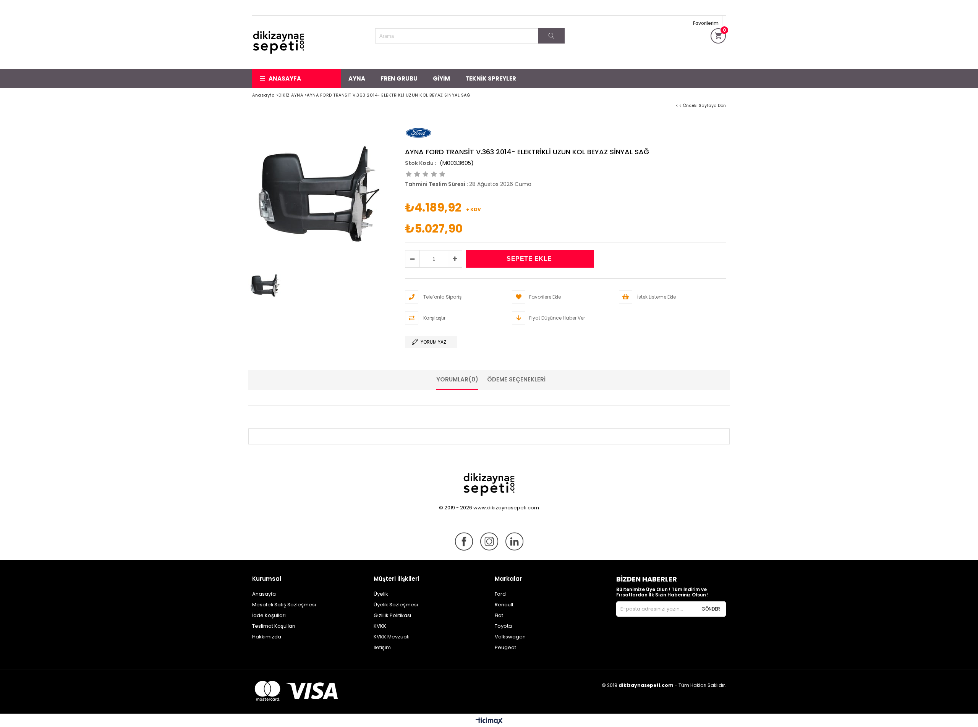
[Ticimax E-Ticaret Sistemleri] (489, 721)
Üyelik (381, 594)
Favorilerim (706, 23)
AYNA (356, 78)
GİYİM (441, 78)
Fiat (499, 615)
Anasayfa (285, 78)
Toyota (503, 626)
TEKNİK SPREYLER (490, 78)
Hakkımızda (266, 636)
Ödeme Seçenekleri (516, 379)
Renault (504, 604)
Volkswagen (510, 636)
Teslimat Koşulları (273, 626)
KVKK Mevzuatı (392, 636)
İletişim (382, 647)
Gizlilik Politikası (392, 615)
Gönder (710, 609)
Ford (500, 594)
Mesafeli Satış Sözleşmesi (284, 604)
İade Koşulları (269, 615)
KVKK (380, 626)
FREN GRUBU (399, 78)
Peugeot (505, 647)
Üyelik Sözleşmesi (396, 604)
